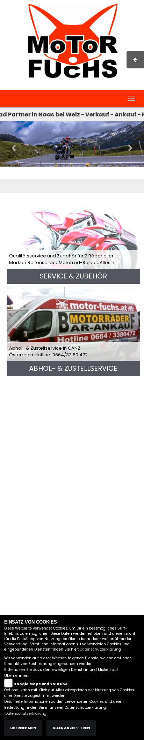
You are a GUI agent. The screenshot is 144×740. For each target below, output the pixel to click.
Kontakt (111, 85)
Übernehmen (23, 728)
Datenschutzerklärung (100, 649)
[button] (11, 144)
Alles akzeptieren (71, 728)
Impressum (68, 85)
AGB (92, 85)
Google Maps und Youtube (40, 684)
